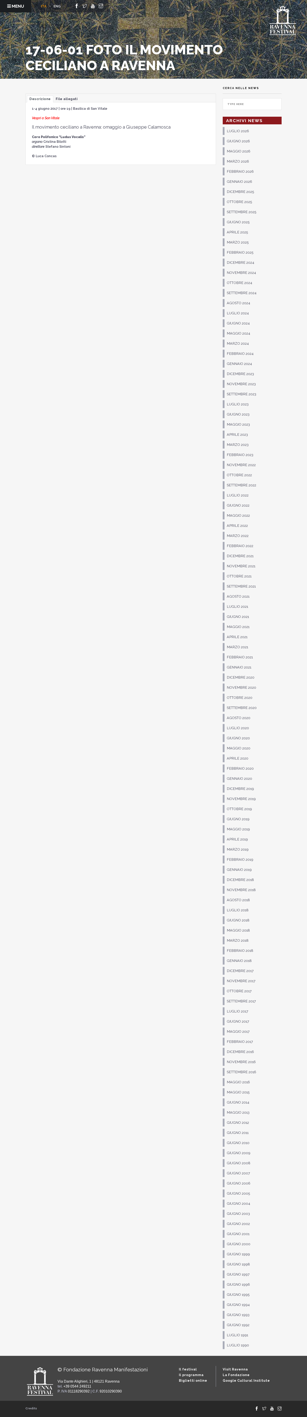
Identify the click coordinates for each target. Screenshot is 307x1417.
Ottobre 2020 (239, 697)
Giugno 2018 (238, 920)
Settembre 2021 (241, 586)
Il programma (191, 1375)
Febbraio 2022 (240, 546)
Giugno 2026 (238, 141)
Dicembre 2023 (240, 374)
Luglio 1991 (237, 1335)
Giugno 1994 (238, 1305)
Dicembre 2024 (240, 262)
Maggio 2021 (238, 627)
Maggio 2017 (238, 1031)
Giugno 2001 (238, 1234)
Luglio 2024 (238, 313)
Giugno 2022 (238, 505)
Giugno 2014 (238, 1102)
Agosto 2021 (238, 596)
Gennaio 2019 (239, 869)
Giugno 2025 (238, 222)
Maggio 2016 (238, 1082)
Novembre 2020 (241, 687)
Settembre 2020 (242, 708)
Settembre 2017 (241, 1001)
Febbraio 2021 (240, 657)
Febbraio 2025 (240, 252)
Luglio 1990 (238, 1345)
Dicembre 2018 (240, 880)
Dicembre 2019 (240, 789)
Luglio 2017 (237, 1011)
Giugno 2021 (238, 617)
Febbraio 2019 (240, 859)
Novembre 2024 (241, 272)
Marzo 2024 (238, 343)
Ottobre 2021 (239, 576)
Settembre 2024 (241, 293)
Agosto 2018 (238, 900)
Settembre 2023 (241, 394)
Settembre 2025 (241, 212)
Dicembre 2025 (240, 192)
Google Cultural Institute (246, 1380)
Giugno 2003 (238, 1213)
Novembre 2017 (241, 981)
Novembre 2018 (241, 890)
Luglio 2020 (238, 728)
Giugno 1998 (238, 1264)
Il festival (188, 1369)
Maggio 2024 (238, 333)
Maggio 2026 (238, 151)
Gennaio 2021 (239, 667)
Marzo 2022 (238, 536)
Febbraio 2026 (240, 171)
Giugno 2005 (238, 1193)
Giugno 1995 (238, 1294)
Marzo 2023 (238, 445)
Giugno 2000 (238, 1244)
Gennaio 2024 (239, 364)
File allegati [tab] (67, 99)
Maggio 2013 (238, 1112)
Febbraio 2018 (240, 950)
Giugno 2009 (238, 1153)
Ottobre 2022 (239, 475)
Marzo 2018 (238, 940)
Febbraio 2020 (240, 768)
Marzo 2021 (237, 647)
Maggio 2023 (238, 424)
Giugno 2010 (238, 1143)
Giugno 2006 (238, 1183)
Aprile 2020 (237, 758)
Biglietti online (193, 1380)
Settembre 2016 (241, 1072)
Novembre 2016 (241, 1062)
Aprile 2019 (237, 839)
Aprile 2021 (237, 637)
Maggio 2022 (238, 515)
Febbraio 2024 (240, 353)
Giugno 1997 (238, 1274)
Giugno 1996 (238, 1284)
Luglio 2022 (238, 495)
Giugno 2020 (238, 738)
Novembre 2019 (241, 799)
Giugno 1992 (238, 1325)
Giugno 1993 (238, 1315)
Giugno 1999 (238, 1254)
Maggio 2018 (238, 930)
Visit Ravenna (235, 1369)
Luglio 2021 (237, 606)
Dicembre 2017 (240, 971)
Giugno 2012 (238, 1122)
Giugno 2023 (238, 414)
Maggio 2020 (238, 748)
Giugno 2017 (238, 1021)
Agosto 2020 (238, 718)
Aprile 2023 (237, 434)
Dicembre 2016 (240, 1052)
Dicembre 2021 (240, 556)
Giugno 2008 (238, 1163)
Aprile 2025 (237, 232)
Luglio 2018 (238, 910)
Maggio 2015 (238, 1092)
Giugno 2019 (238, 819)
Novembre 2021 (241, 566)
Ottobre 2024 (239, 283)
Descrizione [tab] (40, 99)
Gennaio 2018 (239, 961)
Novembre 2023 (241, 384)
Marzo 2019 (238, 849)
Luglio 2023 (238, 404)
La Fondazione (236, 1375)
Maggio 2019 (238, 829)
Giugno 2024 (238, 323)
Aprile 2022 (237, 525)
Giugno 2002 (238, 1224)
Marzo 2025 (238, 242)
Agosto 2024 (238, 303)
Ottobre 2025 (239, 202)
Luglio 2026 (238, 131)
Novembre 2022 (241, 465)
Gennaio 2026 (239, 181)
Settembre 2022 (241, 485)
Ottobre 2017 (239, 991)
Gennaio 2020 (239, 778)
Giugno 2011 (238, 1133)
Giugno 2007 (238, 1173)
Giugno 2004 (238, 1203)
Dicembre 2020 (240, 677)
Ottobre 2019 (239, 809)
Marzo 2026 (238, 161)
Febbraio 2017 (240, 1041)
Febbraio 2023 (240, 455)
